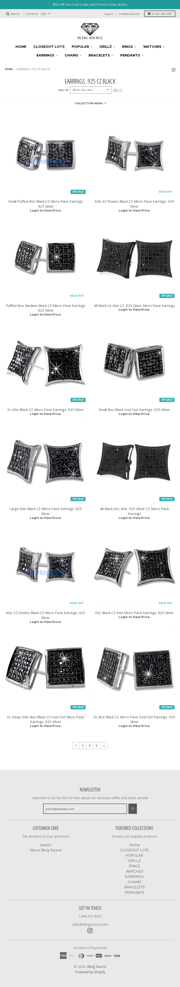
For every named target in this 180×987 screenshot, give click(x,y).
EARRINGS (45, 55)
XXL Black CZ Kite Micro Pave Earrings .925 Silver (134, 612)
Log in (109, 13)
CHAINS (71, 55)
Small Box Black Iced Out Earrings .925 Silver (134, 409)
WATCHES (152, 47)
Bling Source (96, 966)
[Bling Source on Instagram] (173, 69)
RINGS (127, 47)
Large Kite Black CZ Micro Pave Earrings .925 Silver (45, 511)
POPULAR (80, 47)
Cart (162, 13)
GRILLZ (105, 47)
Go (133, 808)
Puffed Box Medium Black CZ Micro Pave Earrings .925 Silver (45, 308)
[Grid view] (115, 90)
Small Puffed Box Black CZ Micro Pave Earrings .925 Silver (45, 204)
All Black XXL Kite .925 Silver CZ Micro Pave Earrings (134, 511)
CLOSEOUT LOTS (49, 47)
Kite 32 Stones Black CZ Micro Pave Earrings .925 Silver (134, 204)
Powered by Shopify (90, 972)
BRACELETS (99, 55)
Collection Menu (89, 103)
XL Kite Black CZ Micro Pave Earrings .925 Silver (45, 409)
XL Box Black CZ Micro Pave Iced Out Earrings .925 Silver (134, 719)
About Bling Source (46, 850)
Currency (32, 13)
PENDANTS (130, 55)
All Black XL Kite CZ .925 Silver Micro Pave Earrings (134, 305)
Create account (129, 13)
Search (45, 845)
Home (20, 47)
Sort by (63, 90)
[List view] (120, 90)
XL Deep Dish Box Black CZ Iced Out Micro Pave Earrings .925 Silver (45, 719)
